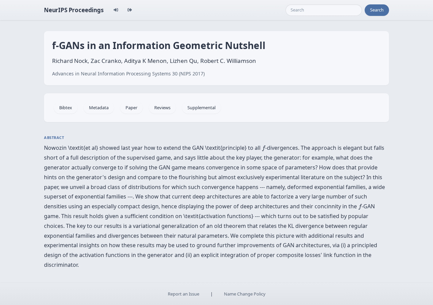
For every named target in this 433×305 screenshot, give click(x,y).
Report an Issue (183, 294)
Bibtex (65, 107)
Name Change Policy (245, 294)
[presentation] (263, 148)
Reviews (162, 107)
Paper (131, 107)
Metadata (99, 107)
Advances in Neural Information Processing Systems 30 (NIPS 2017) (128, 73)
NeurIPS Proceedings (74, 10)
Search (377, 10)
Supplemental (201, 107)
